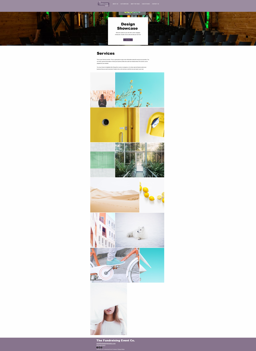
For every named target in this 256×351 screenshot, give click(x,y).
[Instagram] (101, 347)
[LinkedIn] (99, 347)
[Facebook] (97, 347)
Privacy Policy (121, 349)
